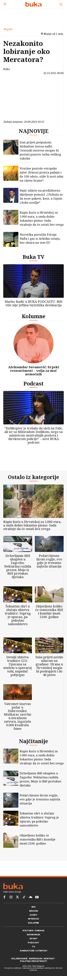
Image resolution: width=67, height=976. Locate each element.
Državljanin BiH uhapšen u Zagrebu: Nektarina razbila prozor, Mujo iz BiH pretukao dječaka (17, 566)
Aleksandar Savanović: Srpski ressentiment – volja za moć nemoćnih (33, 370)
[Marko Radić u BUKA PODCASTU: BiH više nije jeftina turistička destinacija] (33, 281)
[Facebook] (12, 84)
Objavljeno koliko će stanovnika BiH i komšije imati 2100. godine (49, 611)
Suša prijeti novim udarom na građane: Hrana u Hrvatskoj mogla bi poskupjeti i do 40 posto (49, 666)
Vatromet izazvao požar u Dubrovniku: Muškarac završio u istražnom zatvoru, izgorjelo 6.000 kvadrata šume (17, 716)
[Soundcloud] (30, 897)
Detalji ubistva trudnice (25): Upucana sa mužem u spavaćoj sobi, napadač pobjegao (17, 666)
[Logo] (33, 4)
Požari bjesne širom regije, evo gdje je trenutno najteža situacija (49, 561)
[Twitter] (17, 897)
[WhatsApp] (12, 107)
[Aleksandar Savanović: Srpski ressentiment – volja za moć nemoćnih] (33, 343)
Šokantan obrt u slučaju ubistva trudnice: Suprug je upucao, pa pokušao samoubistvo (18, 615)
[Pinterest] (12, 99)
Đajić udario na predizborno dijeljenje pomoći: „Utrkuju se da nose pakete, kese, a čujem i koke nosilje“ (41, 196)
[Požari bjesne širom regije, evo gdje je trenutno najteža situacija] (49, 544)
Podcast (33, 383)
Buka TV (33, 257)
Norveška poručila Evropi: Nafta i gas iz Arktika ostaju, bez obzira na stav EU (40, 238)
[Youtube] (36, 897)
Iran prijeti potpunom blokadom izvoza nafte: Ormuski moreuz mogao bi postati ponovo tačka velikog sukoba (40, 150)
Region (8, 29)
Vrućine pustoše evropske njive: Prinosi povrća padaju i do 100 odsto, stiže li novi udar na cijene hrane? (42, 174)
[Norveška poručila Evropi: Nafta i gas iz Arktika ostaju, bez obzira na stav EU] (10, 239)
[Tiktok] (23, 897)
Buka (6, 69)
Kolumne (33, 316)
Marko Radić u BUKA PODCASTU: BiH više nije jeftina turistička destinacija (33, 303)
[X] (12, 92)
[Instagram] (10, 897)
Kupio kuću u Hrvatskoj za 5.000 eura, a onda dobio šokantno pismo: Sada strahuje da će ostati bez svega (42, 218)
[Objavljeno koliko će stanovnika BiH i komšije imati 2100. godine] (49, 594)
